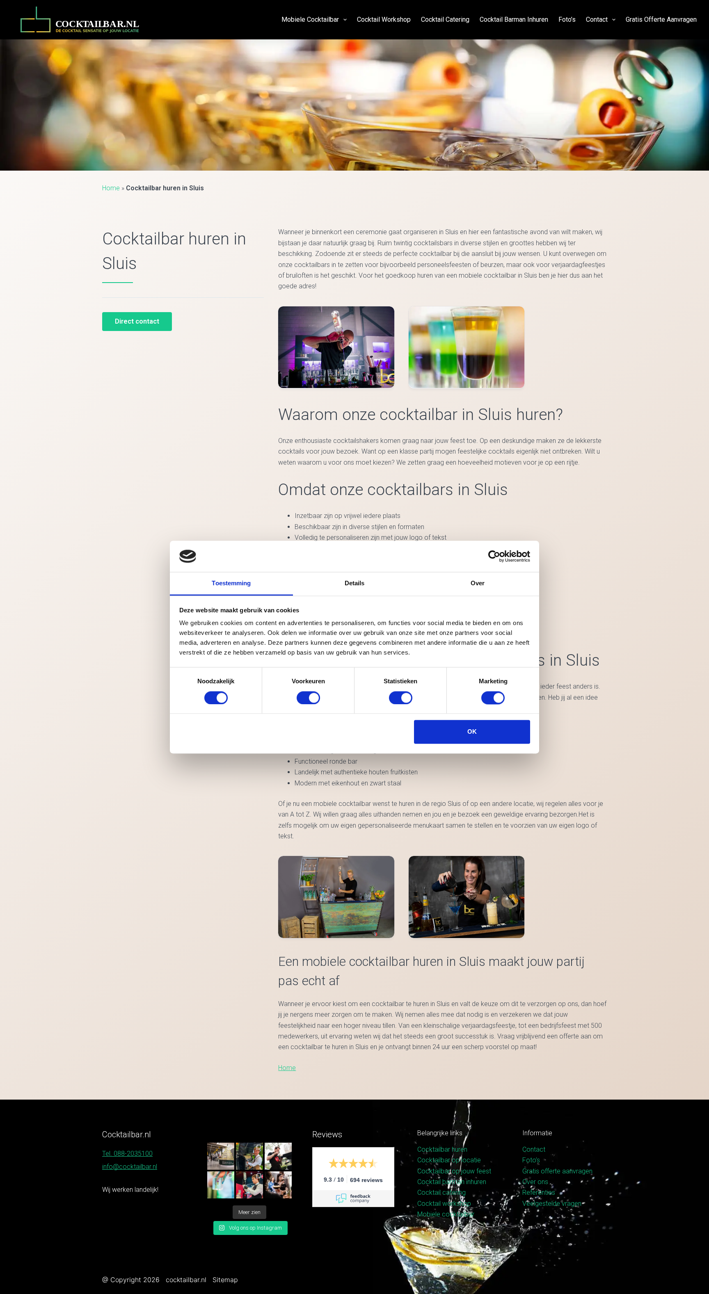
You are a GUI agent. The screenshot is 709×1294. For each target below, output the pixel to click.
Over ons (535, 1182)
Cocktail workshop (384, 19)
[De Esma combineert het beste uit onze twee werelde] (278, 1184)
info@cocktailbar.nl (129, 1167)
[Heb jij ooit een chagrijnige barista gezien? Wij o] (249, 1156)
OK (472, 731)
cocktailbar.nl (186, 1280)
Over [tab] (478, 583)
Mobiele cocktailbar (310, 19)
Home (111, 188)
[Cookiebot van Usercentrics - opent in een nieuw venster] (494, 556)
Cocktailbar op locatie (449, 1160)
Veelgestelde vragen (551, 1203)
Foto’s (567, 19)
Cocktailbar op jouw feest (454, 1171)
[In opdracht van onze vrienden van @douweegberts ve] (278, 1156)
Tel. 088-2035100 (127, 1153)
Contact (597, 19)
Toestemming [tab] (231, 583)
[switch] (308, 697)
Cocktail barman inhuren (514, 19)
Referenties (538, 1192)
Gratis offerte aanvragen (661, 19)
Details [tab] (355, 583)
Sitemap (225, 1280)
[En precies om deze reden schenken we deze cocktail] (249, 1184)
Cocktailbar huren (442, 1149)
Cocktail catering (445, 19)
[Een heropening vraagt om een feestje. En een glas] (220, 1156)
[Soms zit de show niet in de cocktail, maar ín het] (220, 1184)
